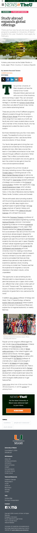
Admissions (8, 463)
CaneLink (7, 485)
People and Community (20, 11)
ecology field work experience (12, 302)
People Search (9, 481)
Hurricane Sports (9, 469)
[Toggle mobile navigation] (3, 5)
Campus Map (8, 498)
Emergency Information (11, 517)
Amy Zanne (14, 298)
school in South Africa (27, 102)
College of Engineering (23, 229)
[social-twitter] (9, 507)
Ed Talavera (18, 358)
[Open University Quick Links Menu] (34, 1)
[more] (20, 79)
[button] (33, 527)
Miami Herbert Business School (12, 175)
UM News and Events (10, 461)
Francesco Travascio (17, 217)
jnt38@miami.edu (7, 73)
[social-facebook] (6, 507)
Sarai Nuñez (17, 180)
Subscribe (18, 411)
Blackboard (8, 487)
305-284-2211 (8, 452)
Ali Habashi (13, 363)
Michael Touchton (17, 356)
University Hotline (10, 471)
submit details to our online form (20, 530)
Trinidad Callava (7, 173)
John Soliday (24, 363)
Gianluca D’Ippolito (8, 222)
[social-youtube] (12, 507)
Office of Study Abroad (9, 116)
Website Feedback (9, 522)
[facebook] (8, 79)
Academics (6, 11)
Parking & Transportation (12, 500)
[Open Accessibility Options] (2, 1)
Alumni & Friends (9, 465)
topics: (4, 419)
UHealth (7, 467)
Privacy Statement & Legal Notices (14, 519)
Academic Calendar (10, 479)
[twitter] (3, 79)
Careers (7, 491)
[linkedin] (12, 79)
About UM (7, 459)
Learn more (6, 384)
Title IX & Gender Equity (11, 520)
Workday (7, 489)
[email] (16, 79)
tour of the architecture (19, 344)
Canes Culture (9, 473)
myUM (6, 483)
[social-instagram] (15, 507)
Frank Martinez (16, 346)
